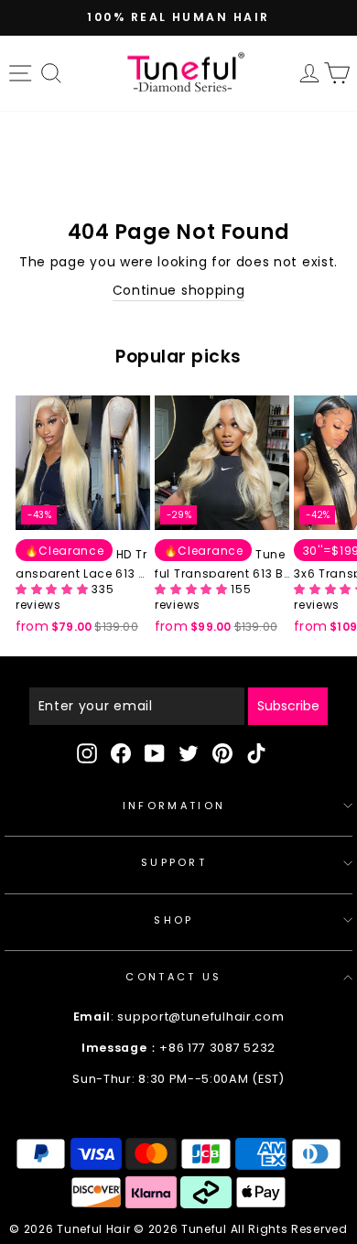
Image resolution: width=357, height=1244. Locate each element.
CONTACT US (173, 976)
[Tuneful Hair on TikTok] (256, 753)
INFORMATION (174, 805)
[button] (54, 589)
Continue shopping (179, 290)
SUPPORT (174, 862)
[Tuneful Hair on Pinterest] (222, 753)
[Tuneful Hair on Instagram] (87, 753)
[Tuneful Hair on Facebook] (121, 753)
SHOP (173, 920)
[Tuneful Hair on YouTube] (155, 753)
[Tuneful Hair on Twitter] (188, 753)
